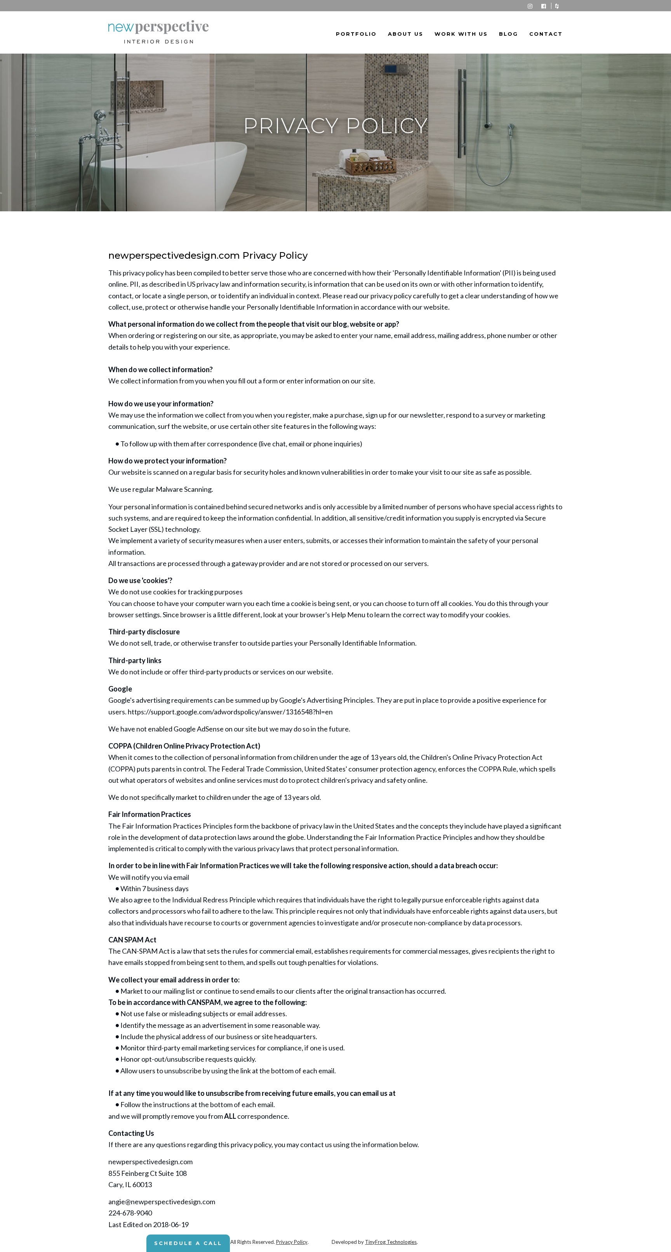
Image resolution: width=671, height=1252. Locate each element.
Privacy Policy (292, 1242)
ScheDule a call (188, 1243)
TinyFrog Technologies (391, 1242)
